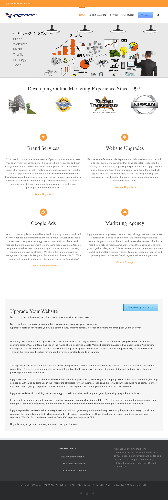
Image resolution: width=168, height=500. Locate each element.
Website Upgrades (124, 187)
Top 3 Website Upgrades (74, 470)
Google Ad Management (43, 265)
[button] (158, 14)
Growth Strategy (124, 262)
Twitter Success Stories (73, 463)
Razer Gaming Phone (72, 456)
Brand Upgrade (43, 194)
